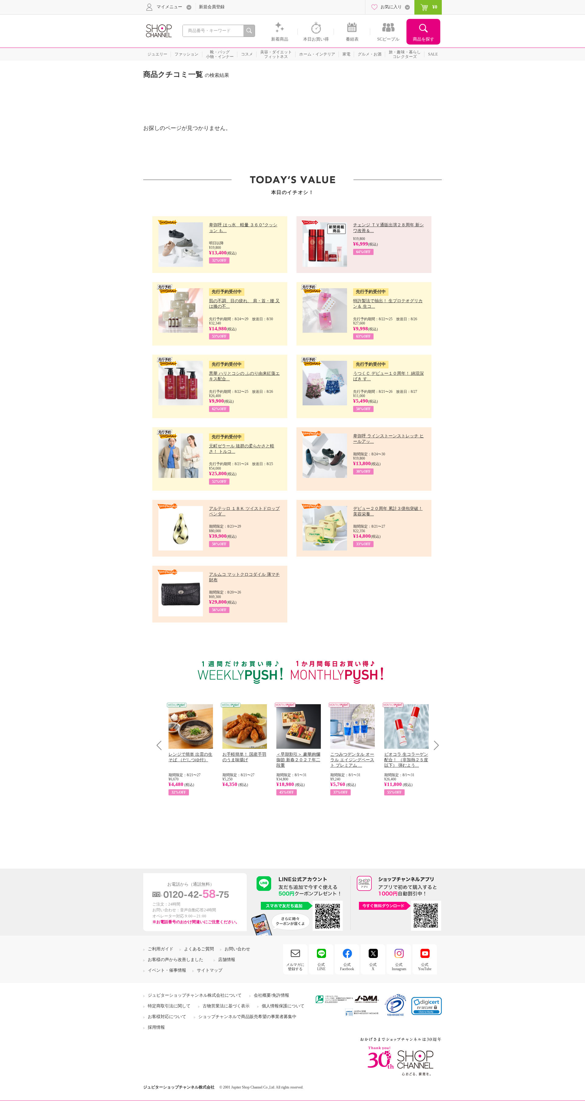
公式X (373, 967)
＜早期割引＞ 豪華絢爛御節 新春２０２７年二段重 (298, 760)
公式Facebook (347, 967)
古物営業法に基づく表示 (226, 1006)
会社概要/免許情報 (271, 995)
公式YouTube (424, 967)
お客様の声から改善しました (175, 959)
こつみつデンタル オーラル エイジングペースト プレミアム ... (352, 760)
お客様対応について (167, 1016)
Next (434, 745)
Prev (161, 745)
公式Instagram (399, 967)
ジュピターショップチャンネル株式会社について (195, 995)
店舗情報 (226, 959)
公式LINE (321, 967)
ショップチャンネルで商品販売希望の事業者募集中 (247, 1016)
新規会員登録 (212, 7)
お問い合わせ (237, 949)
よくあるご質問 (199, 949)
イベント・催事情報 (167, 970)
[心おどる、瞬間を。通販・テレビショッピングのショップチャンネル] (158, 30)
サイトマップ (209, 970)
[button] (426, 1006)
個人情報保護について (283, 1006)
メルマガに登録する (295, 967)
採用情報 (156, 1027)
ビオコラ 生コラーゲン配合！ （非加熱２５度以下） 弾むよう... (406, 760)
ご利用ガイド (160, 949)
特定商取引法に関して (169, 1006)
